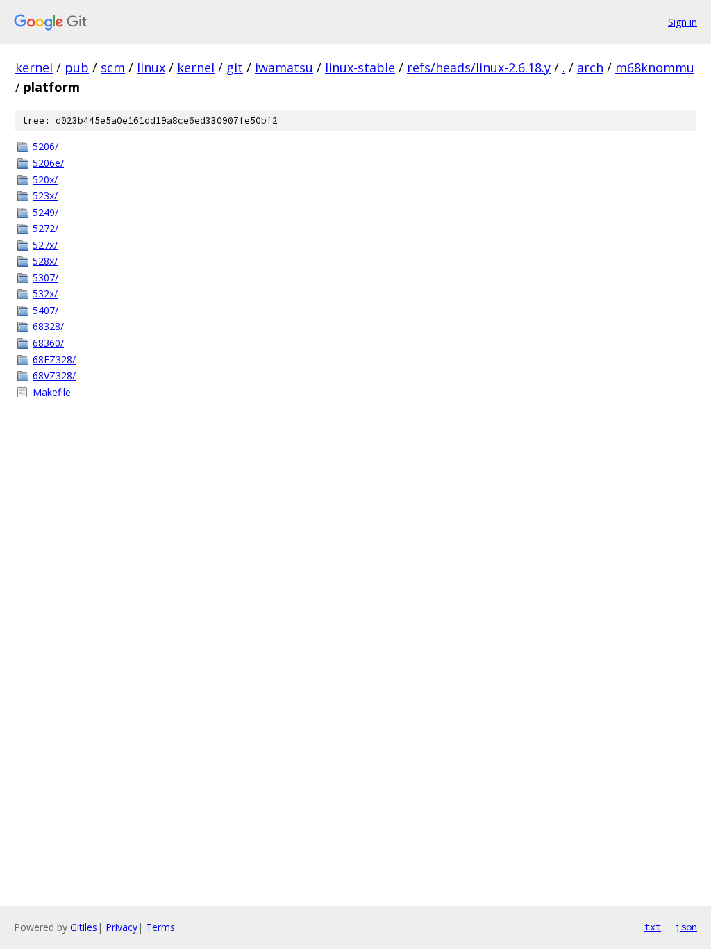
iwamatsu (284, 67)
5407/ (45, 310)
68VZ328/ (54, 375)
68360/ (48, 342)
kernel (34, 67)
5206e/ (48, 163)
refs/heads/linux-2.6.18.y (479, 67)
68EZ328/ (54, 359)
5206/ (45, 146)
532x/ (45, 293)
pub (77, 67)
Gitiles (83, 927)
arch (590, 67)
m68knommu (654, 67)
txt (652, 927)
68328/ (48, 326)
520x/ (45, 179)
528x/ (45, 260)
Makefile (52, 392)
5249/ (45, 212)
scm (113, 67)
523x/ (45, 195)
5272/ (45, 228)
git (234, 67)
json (686, 927)
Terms (160, 927)
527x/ (45, 244)
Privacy (121, 927)
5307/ (45, 277)
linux (151, 67)
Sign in (682, 21)
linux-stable (360, 67)
